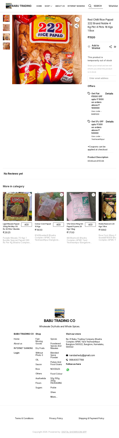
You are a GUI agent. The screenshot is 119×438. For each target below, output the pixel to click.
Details (109, 93)
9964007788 (76, 359)
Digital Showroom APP (74, 432)
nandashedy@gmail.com (82, 355)
